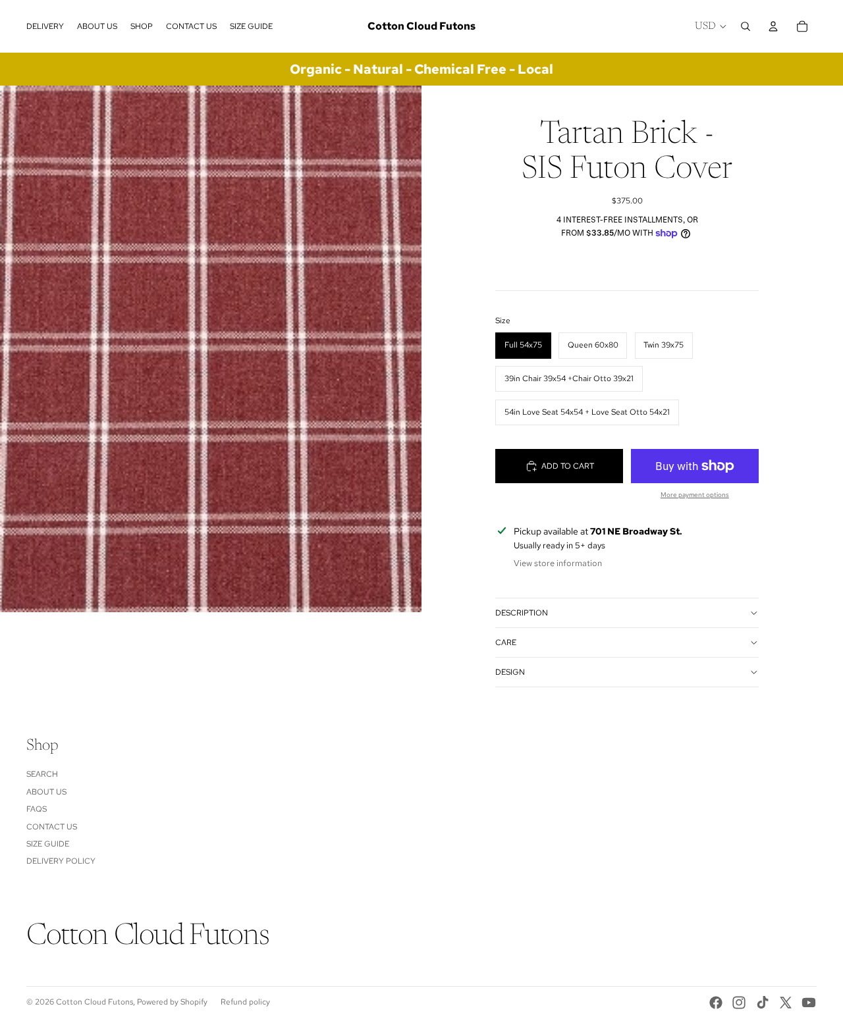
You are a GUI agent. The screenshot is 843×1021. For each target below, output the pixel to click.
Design (510, 672)
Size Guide (47, 844)
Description (521, 613)
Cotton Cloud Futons (94, 1002)
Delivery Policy (60, 861)
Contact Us (51, 827)
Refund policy (245, 1002)
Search (42, 774)
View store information (558, 563)
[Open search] (745, 26)
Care (505, 642)
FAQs (36, 809)
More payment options (695, 494)
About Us (46, 792)
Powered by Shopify (172, 1002)
